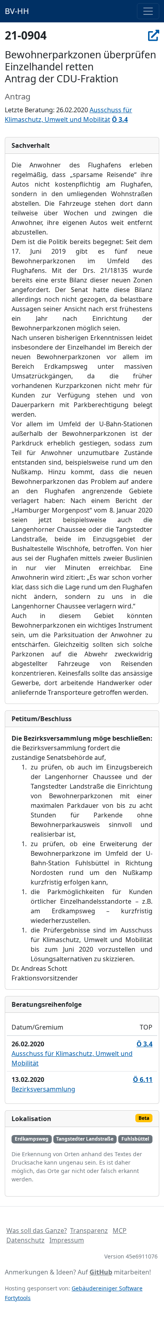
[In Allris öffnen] (153, 35)
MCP (120, 1230)
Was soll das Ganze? (36, 1230)
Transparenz (89, 1230)
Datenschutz (25, 1240)
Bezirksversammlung (43, 1089)
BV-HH (17, 11)
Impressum (66, 1240)
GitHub (101, 1272)
